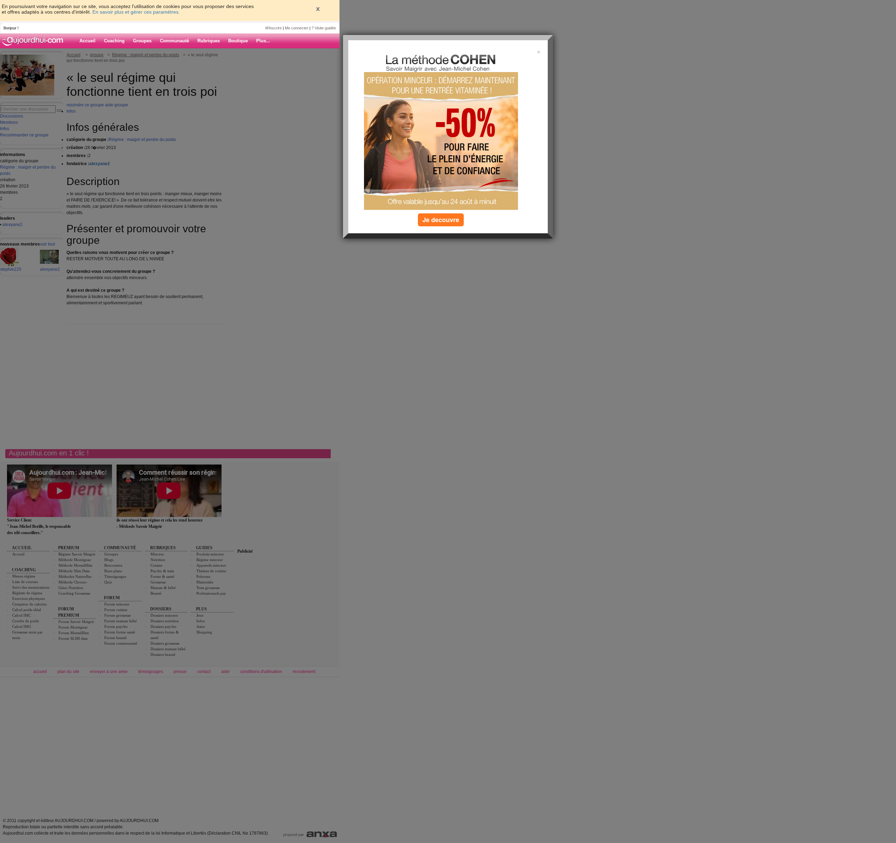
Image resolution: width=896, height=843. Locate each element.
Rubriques (208, 40)
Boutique (238, 40)
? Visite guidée (324, 28)
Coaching (114, 40)
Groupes (142, 40)
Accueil (87, 40)
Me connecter (296, 28)
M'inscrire (273, 28)
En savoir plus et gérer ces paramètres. (136, 12)
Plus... (263, 40)
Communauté (174, 40)
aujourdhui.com (34, 41)
